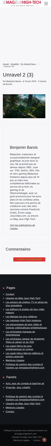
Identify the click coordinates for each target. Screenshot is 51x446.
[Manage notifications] (44, 439)
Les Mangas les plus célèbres (21, 316)
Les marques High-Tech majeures (23, 320)
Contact (10, 294)
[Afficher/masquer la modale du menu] (46, 3)
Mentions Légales (15, 360)
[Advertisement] (25, 25)
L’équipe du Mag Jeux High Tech (23, 298)
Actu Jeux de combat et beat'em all (25, 383)
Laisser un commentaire (29, 259)
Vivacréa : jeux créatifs (18, 387)
